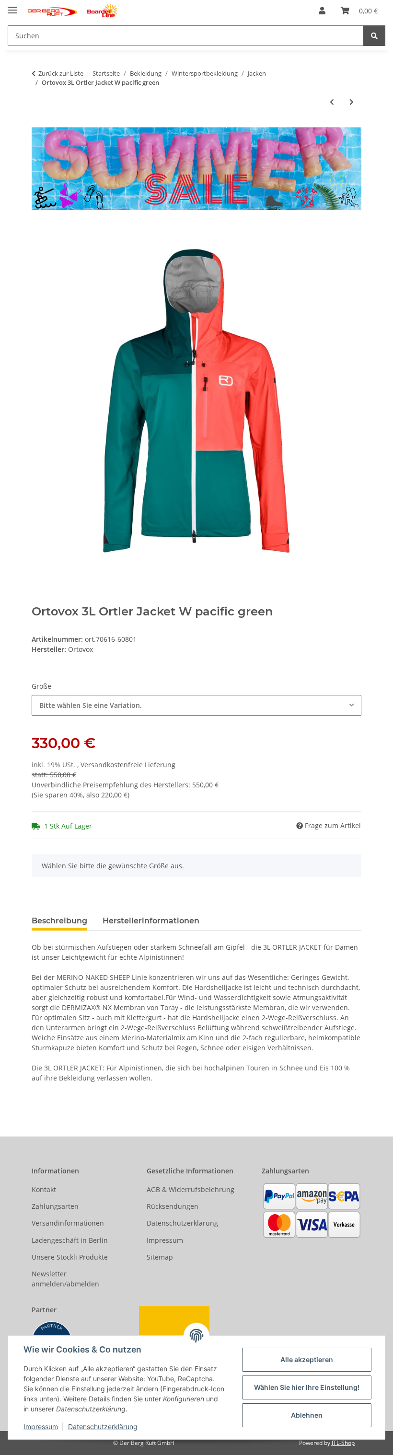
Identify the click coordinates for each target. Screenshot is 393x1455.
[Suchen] (374, 35)
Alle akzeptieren (306, 1359)
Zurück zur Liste (60, 73)
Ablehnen (307, 1415)
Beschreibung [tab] (59, 920)
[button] (322, 10)
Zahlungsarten (55, 1206)
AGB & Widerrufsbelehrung (190, 1189)
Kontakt (44, 1189)
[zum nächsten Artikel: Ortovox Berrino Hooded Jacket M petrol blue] (351, 101)
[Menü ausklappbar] (12, 6)
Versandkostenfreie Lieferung (128, 764)
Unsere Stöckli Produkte (70, 1257)
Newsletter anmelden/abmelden (65, 1278)
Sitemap (160, 1257)
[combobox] (196, 705)
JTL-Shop (343, 1443)
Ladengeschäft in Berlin (70, 1240)
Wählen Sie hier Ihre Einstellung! (306, 1387)
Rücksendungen (172, 1206)
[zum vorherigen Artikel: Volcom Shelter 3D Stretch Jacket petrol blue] (332, 101)
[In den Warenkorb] (39, 231)
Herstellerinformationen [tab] (151, 920)
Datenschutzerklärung (103, 1426)
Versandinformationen (68, 1223)
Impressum (40, 1426)
